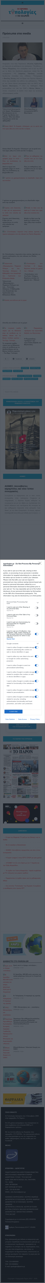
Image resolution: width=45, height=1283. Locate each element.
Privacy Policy (35, 719)
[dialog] (22, 641)
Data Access (22, 719)
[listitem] (22, 602)
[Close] (41, 564)
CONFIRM (14, 711)
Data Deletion (10, 719)
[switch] (36, 608)
